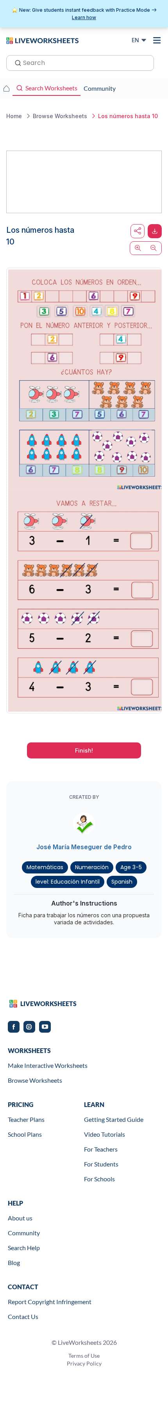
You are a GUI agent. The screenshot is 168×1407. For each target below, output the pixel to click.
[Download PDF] (155, 231)
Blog (14, 1262)
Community (24, 1232)
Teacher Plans (26, 1119)
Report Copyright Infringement (49, 1301)
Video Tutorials (104, 1134)
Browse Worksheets (35, 1080)
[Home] (42, 40)
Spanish (121, 882)
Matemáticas (45, 867)
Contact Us (23, 1316)
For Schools (99, 1178)
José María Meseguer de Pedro (84, 847)
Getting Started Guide (113, 1119)
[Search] (15, 62)
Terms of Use (84, 1355)
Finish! (84, 750)
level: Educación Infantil (68, 882)
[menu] (157, 40)
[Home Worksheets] (6, 88)
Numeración (92, 867)
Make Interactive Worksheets (48, 1065)
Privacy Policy (84, 1363)
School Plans (25, 1134)
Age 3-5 (131, 867)
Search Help (24, 1247)
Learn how (84, 17)
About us (20, 1218)
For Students (101, 1164)
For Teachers (101, 1149)
